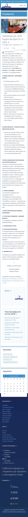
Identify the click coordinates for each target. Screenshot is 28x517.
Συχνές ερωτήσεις (6, 415)
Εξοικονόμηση (6, 420)
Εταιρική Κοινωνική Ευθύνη (9, 439)
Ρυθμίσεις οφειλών (7, 413)
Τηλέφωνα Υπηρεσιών (7, 441)
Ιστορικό (4, 430)
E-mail (13, 48)
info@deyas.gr (10, 463)
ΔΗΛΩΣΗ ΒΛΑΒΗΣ (21, 1)
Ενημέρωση (5, 405)
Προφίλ (4, 432)
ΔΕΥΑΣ (7, 291)
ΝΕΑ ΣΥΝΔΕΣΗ (11, 1)
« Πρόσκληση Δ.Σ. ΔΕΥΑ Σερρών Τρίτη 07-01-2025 (13, 279)
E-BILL (4, 1)
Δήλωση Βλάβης (6, 411)
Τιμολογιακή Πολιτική (7, 407)
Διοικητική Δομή (6, 435)
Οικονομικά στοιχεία (7, 437)
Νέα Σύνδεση (5, 422)
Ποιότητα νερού (6, 417)
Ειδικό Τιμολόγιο (6, 409)
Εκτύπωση (6, 48)
